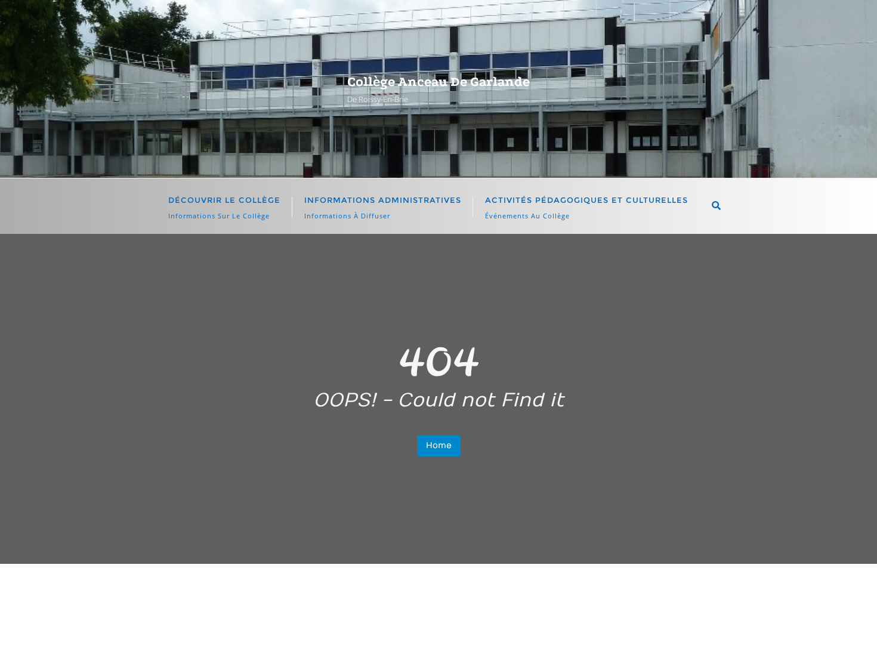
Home (439, 445)
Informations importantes (542, 592)
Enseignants (430, 592)
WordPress (553, 618)
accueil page (297, 592)
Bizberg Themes (691, 618)
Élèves (363, 592)
